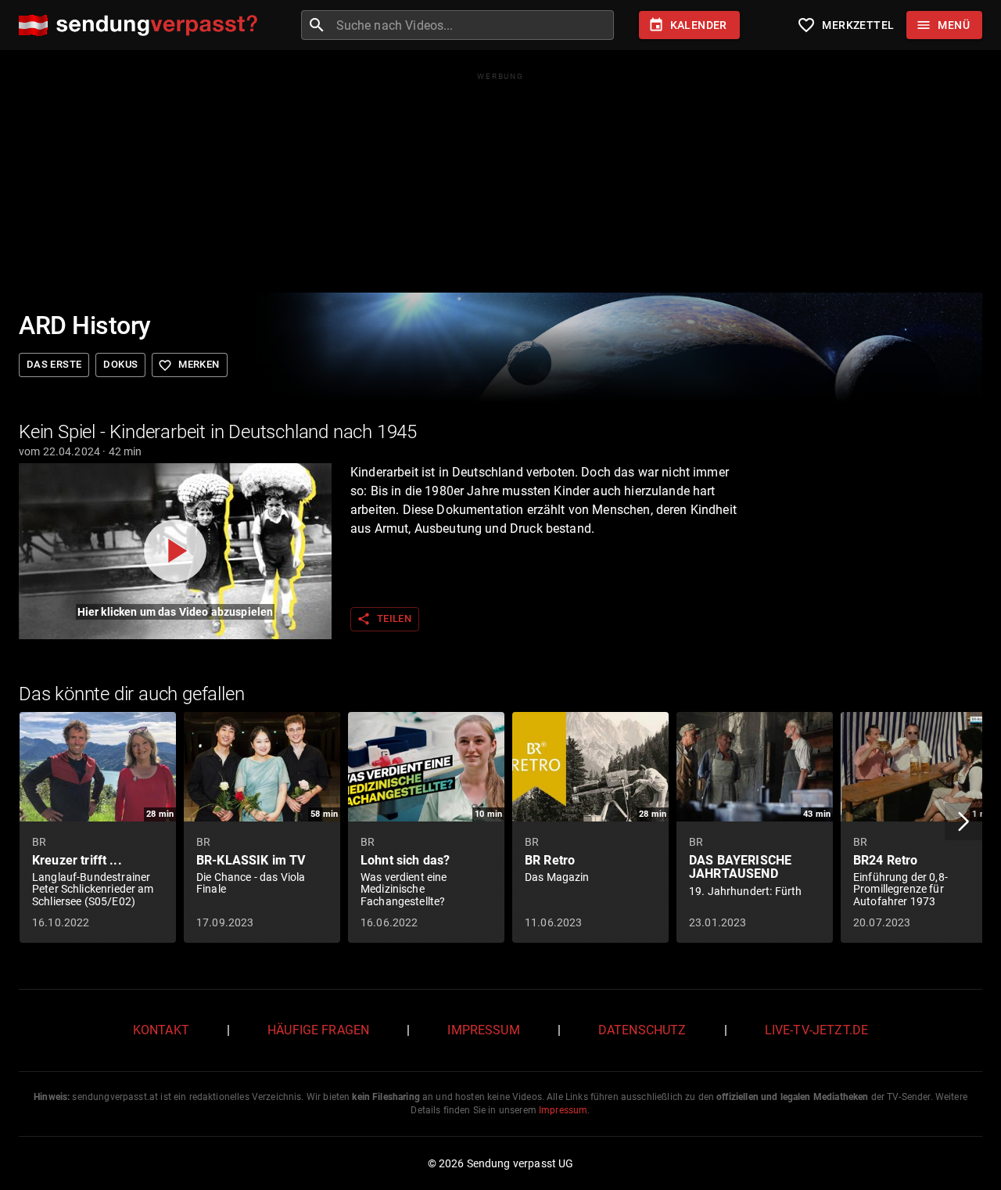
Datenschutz (642, 1030)
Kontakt (161, 1030)
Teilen (384, 619)
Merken (188, 365)
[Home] (142, 25)
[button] (963, 821)
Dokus (120, 364)
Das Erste (54, 364)
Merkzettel (845, 25)
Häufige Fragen (318, 1030)
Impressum (483, 1030)
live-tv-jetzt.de (816, 1030)
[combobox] (473, 25)
